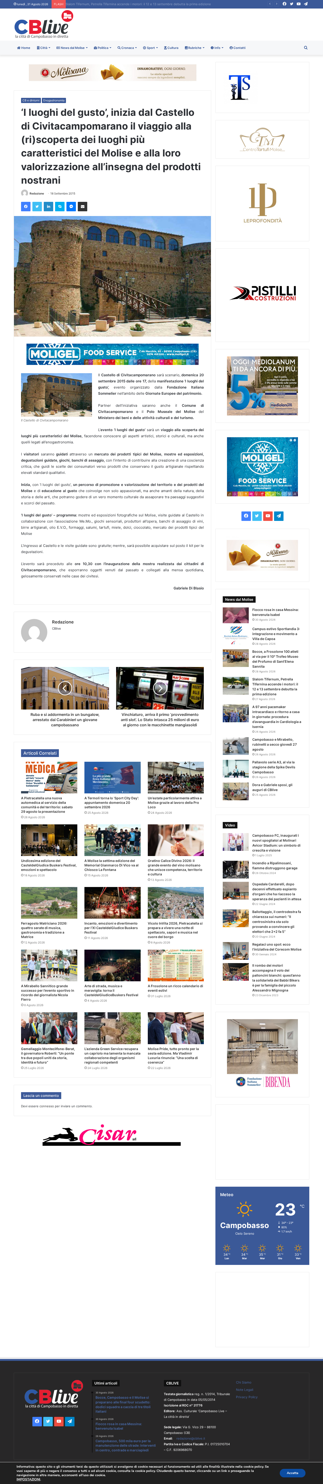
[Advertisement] (212, 24)
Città (43, 48)
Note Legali (244, 1390)
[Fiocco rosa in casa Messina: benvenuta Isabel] (236, 615)
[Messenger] (71, 206)
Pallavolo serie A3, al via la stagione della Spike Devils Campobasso (273, 767)
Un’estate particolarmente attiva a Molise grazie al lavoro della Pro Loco (175, 802)
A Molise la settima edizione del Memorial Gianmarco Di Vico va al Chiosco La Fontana (111, 865)
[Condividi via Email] (82, 206)
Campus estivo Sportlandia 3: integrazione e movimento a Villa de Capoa (276, 634)
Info (217, 48)
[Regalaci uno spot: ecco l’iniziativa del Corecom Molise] (236, 951)
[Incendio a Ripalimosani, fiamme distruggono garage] (236, 869)
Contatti (239, 48)
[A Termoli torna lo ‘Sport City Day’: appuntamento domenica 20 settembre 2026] (112, 777)
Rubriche (194, 48)
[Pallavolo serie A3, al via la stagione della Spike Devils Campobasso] (236, 769)
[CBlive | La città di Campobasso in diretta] (44, 24)
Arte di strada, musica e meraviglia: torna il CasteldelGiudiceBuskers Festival (111, 990)
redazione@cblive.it (190, 1438)
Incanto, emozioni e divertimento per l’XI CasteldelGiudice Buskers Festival (111, 927)
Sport (150, 48)
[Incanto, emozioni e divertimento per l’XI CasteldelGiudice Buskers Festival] (112, 903)
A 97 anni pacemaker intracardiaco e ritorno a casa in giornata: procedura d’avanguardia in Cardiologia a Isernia (276, 717)
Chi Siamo (243, 1382)
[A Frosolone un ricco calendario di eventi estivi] (176, 965)
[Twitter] (37, 206)
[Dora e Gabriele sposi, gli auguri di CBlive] (236, 791)
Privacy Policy (247, 1397)
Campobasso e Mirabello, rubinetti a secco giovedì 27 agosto (274, 744)
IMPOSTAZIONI (28, 1479)
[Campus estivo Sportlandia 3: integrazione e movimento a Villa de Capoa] (236, 635)
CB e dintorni (30, 100)
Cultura (172, 48)
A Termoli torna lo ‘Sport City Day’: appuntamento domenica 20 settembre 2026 (111, 802)
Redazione (37, 193)
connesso (46, 1106)
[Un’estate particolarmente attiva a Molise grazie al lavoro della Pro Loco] (176, 777)
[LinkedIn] (48, 206)
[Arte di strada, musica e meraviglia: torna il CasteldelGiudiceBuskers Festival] (112, 965)
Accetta (292, 1473)
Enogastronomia (54, 100)
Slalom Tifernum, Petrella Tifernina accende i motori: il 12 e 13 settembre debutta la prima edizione (136, 4)
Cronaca (127, 48)
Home (25, 48)
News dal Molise (72, 48)
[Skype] (60, 206)
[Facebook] (26, 206)
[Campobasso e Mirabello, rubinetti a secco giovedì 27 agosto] (236, 746)
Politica (102, 48)
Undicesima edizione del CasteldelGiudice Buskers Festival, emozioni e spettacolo (49, 865)
